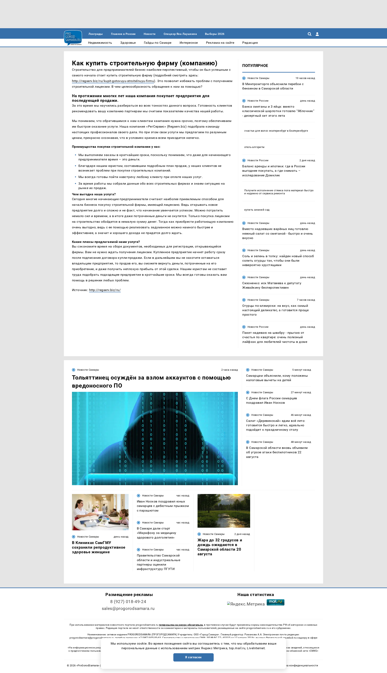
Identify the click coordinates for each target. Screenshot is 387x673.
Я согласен (193, 657)
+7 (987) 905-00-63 (150, 637)
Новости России (258, 100)
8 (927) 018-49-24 (128, 601)
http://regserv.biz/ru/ (105, 290)
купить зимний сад (257, 209)
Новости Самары (258, 78)
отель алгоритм (254, 147)
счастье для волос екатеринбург (265, 130)
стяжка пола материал (289, 190)
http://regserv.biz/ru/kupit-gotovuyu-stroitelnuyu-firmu (113, 81)
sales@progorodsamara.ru (128, 608)
